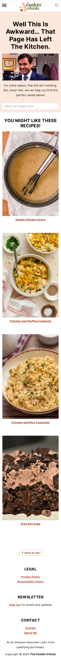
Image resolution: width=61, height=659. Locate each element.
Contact (30, 628)
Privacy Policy (30, 576)
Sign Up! (15, 604)
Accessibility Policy (30, 581)
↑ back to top (30, 552)
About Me (30, 632)
